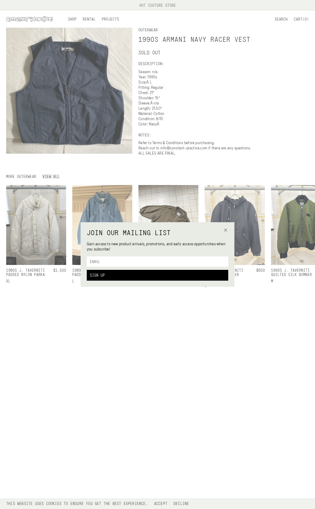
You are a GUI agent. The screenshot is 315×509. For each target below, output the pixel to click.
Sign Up (97, 275)
